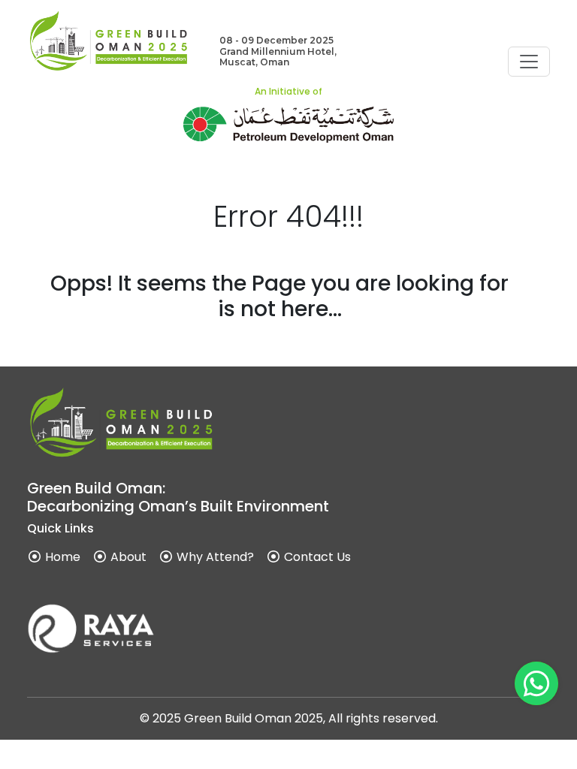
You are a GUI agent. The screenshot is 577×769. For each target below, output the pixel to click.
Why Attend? (214, 556)
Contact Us (316, 556)
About (127, 556)
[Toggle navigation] (529, 62)
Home (61, 556)
